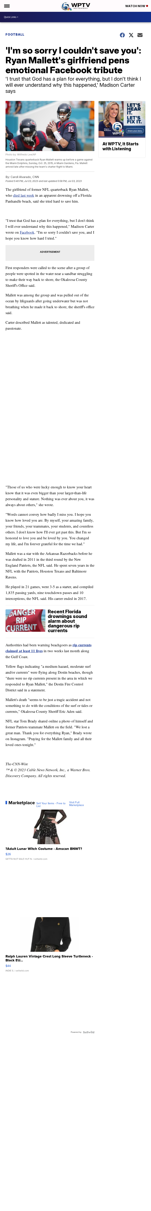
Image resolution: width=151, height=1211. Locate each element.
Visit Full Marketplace (76, 804)
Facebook (27, 232)
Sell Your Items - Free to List (50, 805)
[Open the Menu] (6, 6)
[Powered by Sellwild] (88, 1032)
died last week (23, 195)
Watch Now (135, 6)
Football (15, 34)
